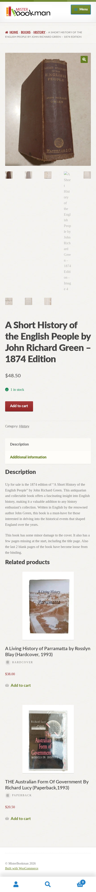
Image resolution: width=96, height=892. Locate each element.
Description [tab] (19, 444)
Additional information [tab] (28, 457)
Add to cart (19, 406)
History (39, 32)
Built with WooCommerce (21, 868)
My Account (16, 884)
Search (48, 884)
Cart (74, 881)
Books (26, 32)
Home (14, 32)
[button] (84, 59)
